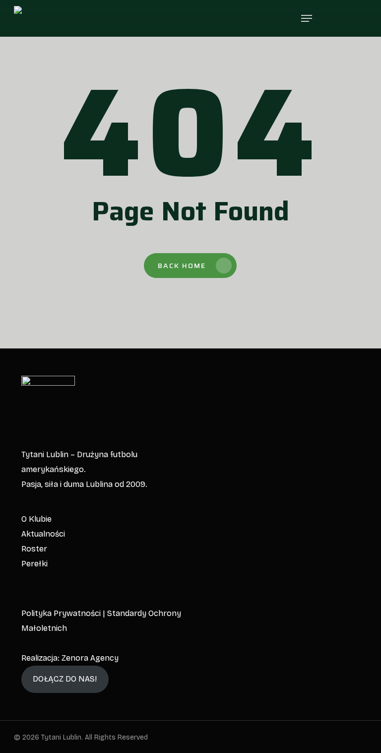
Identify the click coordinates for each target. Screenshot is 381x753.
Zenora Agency (90, 658)
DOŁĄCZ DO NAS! (65, 679)
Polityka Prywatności (61, 613)
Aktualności (43, 534)
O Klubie (36, 519)
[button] (306, 18)
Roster (34, 548)
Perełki (34, 563)
